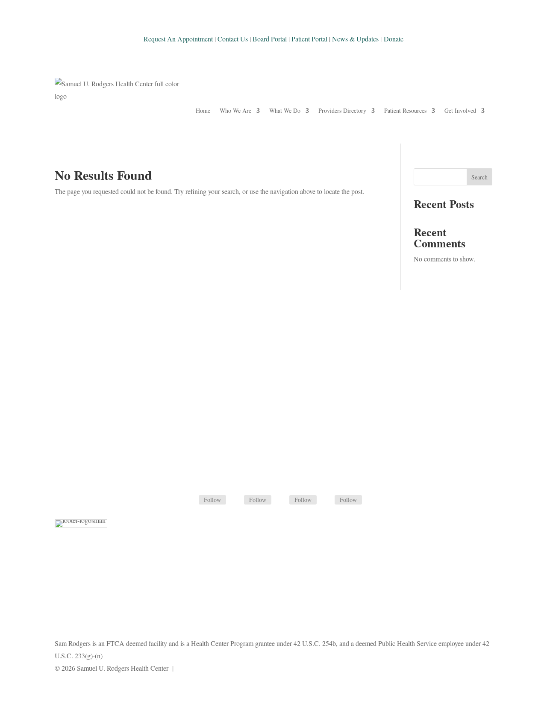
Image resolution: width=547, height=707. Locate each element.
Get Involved (460, 110)
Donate (393, 38)
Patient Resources (405, 110)
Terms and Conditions (249, 667)
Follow (212, 500)
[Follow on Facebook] (192, 500)
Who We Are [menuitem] (235, 110)
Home (203, 110)
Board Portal (269, 38)
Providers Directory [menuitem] (342, 110)
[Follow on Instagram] (282, 500)
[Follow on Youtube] (328, 500)
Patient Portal (309, 38)
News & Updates (355, 38)
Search (479, 177)
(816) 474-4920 (273, 399)
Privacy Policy (195, 667)
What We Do (284, 110)
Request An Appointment (178, 38)
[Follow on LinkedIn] (237, 500)
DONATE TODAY (95, 470)
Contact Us (233, 38)
